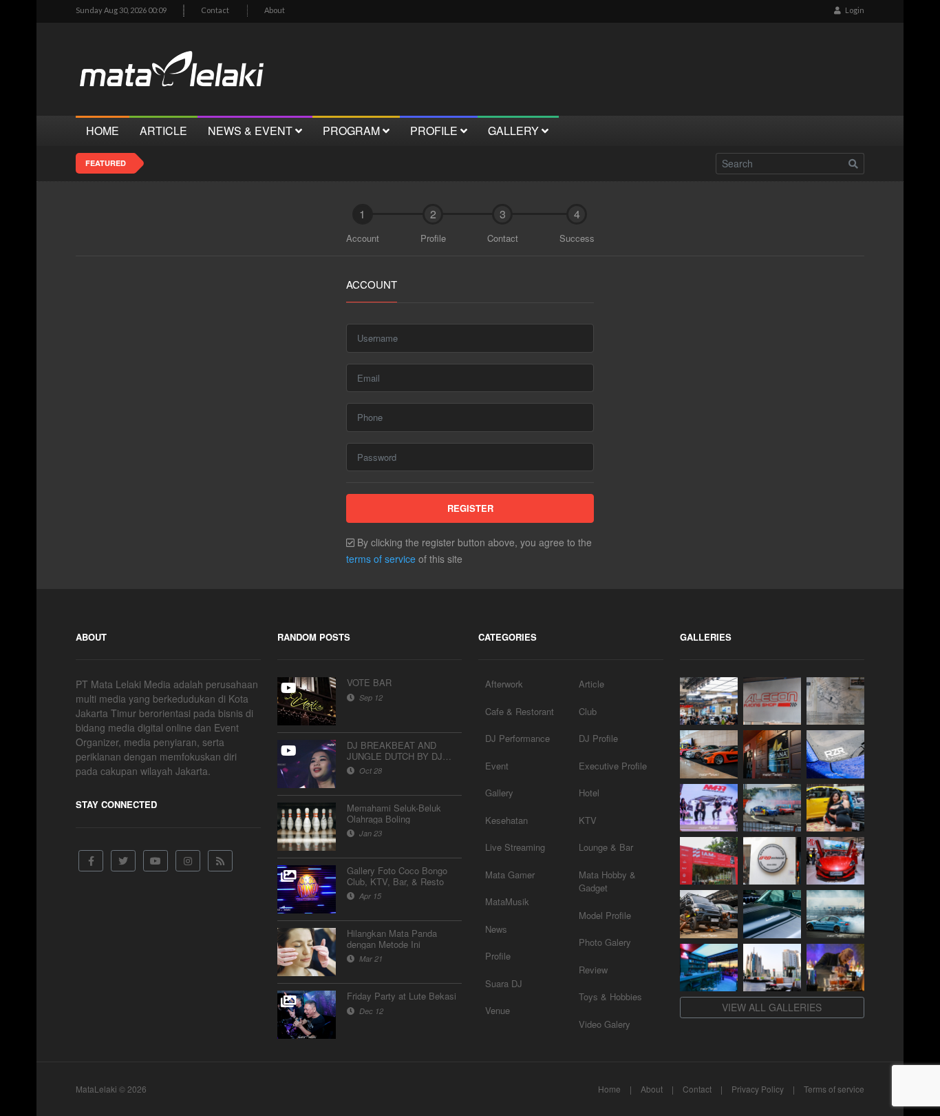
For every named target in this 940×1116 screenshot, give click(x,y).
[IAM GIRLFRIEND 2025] (835, 807)
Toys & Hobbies (610, 996)
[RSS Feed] (220, 860)
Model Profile (605, 915)
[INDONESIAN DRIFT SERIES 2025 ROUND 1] (835, 914)
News (496, 929)
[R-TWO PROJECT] (709, 914)
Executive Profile (613, 765)
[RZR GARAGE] (835, 754)
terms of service (381, 559)
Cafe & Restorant (519, 711)
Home (609, 1089)
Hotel (589, 792)
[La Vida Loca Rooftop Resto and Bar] (709, 967)
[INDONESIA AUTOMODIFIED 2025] (709, 861)
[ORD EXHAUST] (772, 861)
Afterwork (504, 683)
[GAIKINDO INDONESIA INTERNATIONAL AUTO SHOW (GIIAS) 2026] (709, 701)
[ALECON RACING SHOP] (772, 701)
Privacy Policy (757, 1089)
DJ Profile (598, 738)
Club (588, 711)
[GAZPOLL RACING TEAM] (772, 914)
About (274, 10)
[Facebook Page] (90, 860)
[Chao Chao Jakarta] (772, 967)
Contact (215, 10)
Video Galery (604, 1024)
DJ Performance (517, 738)
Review (593, 969)
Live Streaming (515, 847)
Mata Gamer (510, 874)
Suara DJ (503, 983)
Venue (497, 1010)
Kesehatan (506, 820)
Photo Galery (605, 942)
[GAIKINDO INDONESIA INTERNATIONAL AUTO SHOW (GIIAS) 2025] (835, 861)
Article (591, 683)
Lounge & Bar (606, 847)
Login (854, 10)
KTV (588, 820)
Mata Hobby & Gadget (607, 881)
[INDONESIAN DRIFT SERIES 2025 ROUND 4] (772, 807)
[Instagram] (187, 860)
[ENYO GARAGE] (835, 701)
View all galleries (772, 1007)
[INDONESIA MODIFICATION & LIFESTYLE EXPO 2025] (709, 807)
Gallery (499, 792)
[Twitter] (123, 860)
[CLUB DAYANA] (772, 754)
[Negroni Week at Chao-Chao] (835, 967)
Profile (498, 955)
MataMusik (507, 901)
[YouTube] (155, 860)
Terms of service (834, 1089)
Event (497, 765)
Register (470, 508)
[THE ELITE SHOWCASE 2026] (709, 754)
